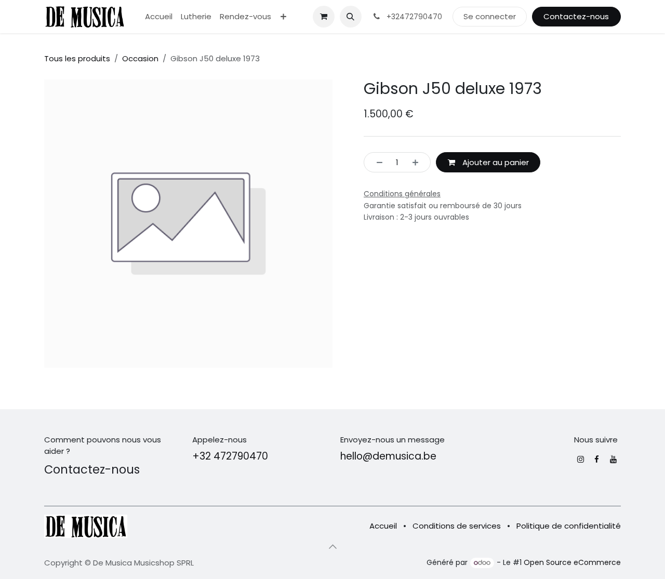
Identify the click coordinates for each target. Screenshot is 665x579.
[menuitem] (159, 17)
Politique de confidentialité (568, 525)
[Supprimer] (376, 162)
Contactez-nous (576, 16)
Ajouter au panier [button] (494, 162)
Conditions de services (457, 525)
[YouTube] (613, 459)
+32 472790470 (230, 456)
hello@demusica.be (388, 456)
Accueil (383, 525)
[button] (351, 17)
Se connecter (489, 16)
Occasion (140, 58)
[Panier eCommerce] (324, 17)
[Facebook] (597, 459)
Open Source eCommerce (572, 562)
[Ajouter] (418, 162)
